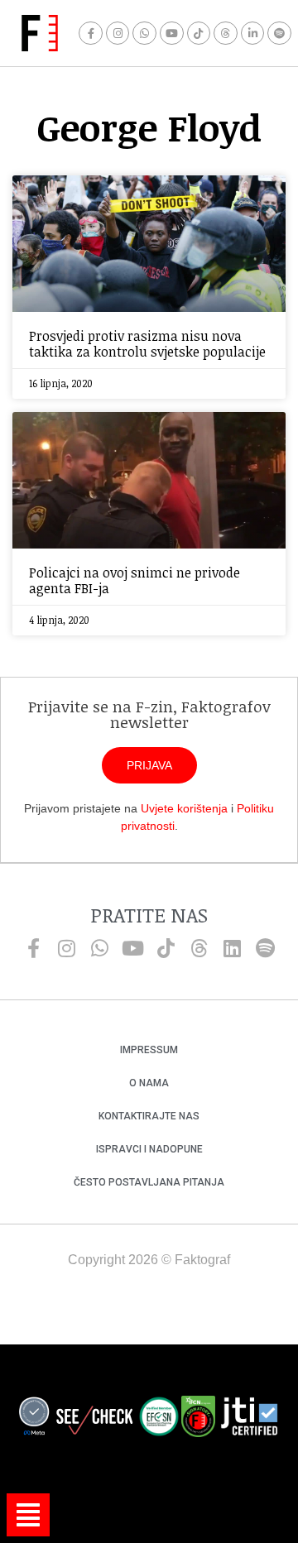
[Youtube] (172, 34)
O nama (149, 1083)
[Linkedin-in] (253, 34)
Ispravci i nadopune (149, 1149)
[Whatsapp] (144, 34)
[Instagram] (118, 34)
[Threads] (226, 34)
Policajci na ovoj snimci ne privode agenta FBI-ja (134, 580)
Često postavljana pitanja (149, 1182)
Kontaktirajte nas (149, 1116)
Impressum (149, 1050)
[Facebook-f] (91, 34)
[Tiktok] (199, 34)
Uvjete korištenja (184, 808)
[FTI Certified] (249, 1419)
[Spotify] (279, 34)
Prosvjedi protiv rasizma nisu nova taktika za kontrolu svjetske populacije (147, 344)
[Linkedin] (232, 948)
